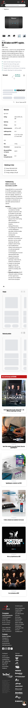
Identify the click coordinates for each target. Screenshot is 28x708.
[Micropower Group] (20, 677)
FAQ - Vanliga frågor (6, 661)
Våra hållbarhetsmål (19, 613)
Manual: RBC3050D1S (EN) (11, 168)
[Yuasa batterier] (17, 660)
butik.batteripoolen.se (6, 645)
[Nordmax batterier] (19, 656)
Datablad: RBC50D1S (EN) (11, 170)
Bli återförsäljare (18, 619)
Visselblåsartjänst (18, 631)
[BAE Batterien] (17, 680)
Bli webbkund (5, 663)
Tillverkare (17, 615)
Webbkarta (4, 668)
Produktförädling (18, 610)
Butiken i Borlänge (19, 622)
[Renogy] (19, 701)
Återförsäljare (18, 617)
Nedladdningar (18, 626)
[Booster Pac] (17, 668)
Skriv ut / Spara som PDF (21, 102)
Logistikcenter (18, 612)
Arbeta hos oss (18, 621)
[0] (21, 2)
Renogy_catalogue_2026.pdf (12, 172)
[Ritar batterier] (17, 664)
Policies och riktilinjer (19, 624)
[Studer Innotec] (18, 698)
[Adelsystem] (19, 687)
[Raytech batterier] (18, 684)
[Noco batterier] (18, 671)
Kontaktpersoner (5, 659)
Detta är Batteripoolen (20, 608)
